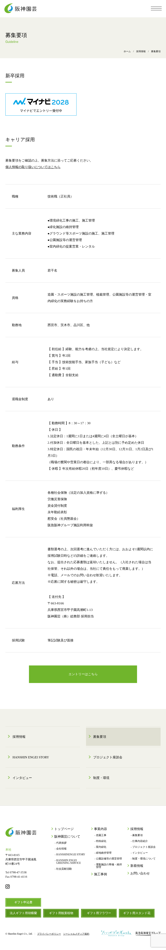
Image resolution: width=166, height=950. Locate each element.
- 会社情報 (61, 848)
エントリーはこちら (83, 674)
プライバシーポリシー (49, 934)
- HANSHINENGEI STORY (70, 854)
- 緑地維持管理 (103, 852)
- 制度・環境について (143, 858)
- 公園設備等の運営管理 (108, 858)
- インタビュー (139, 852)
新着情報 (136, 865)
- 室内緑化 (100, 847)
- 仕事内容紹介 (139, 841)
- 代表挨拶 (61, 843)
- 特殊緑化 (100, 841)
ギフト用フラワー (99, 913)
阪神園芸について (67, 836)
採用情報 (136, 829)
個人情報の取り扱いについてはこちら (33, 167)
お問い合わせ (140, 873)
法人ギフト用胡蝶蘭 (23, 913)
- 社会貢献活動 (63, 868)
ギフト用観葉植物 (61, 913)
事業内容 (100, 829)
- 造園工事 (100, 835)
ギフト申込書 (23, 902)
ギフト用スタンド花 (136, 913)
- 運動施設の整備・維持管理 (108, 865)
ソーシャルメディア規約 (76, 934)
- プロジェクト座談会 (143, 847)
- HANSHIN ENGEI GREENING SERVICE (68, 861)
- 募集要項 (137, 835)
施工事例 (100, 874)
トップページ (64, 829)
